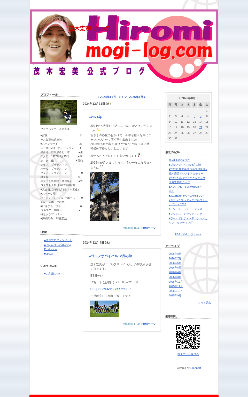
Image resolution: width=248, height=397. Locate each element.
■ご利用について (54, 273)
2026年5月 (175, 267)
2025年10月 (176, 290)
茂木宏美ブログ (89, 28)
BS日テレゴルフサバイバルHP (110, 289)
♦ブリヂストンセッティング (185, 213)
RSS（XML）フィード (188, 234)
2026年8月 (175, 253)
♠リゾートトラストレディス (185, 208)
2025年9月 (175, 295)
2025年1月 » (137, 97)
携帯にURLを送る (188, 354)
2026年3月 (175, 277)
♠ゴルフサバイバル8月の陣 (185, 164)
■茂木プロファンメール (58, 240)
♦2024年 (95, 117)
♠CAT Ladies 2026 (179, 160)
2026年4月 (175, 272)
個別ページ (149, 227)
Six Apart (195, 367)
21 (200, 127)
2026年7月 (175, 258)
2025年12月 (176, 281)
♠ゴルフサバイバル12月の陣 (110, 256)
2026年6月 (175, 263)
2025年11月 (176, 286)
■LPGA (48, 253)
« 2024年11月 (107, 97)
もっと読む (204, 302)
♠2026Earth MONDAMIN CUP (186, 195)
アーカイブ (172, 246)
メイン (122, 97)
